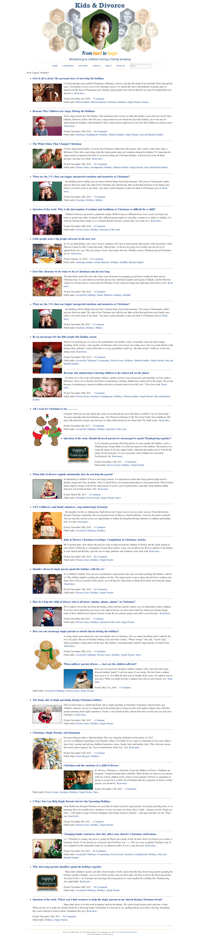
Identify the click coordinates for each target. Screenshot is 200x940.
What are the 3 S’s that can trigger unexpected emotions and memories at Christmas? (81, 176)
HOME (55, 66)
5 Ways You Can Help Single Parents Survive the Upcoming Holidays (72, 801)
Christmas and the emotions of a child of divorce (91, 765)
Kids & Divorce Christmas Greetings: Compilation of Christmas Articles (105, 540)
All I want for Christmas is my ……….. (55, 409)
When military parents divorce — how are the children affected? (100, 664)
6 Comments (99, 226)
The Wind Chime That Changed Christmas (57, 144)
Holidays (122, 101)
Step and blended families (151, 134)
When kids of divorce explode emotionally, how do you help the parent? (73, 474)
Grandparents (92, 134)
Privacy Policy (132, 932)
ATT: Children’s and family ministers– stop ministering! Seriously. (70, 507)
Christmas (112, 101)
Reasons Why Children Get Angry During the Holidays (64, 111)
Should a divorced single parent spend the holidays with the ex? (68, 569)
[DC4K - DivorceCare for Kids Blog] (100, 32)
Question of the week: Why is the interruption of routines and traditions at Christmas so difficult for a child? (94, 209)
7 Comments (98, 98)
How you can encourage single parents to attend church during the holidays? (76, 631)
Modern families (116, 134)
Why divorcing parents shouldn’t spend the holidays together (67, 867)
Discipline (80, 497)
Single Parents (134, 101)
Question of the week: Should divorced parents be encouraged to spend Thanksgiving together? (117, 438)
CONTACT (96, 66)
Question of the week (110, 229)
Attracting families (84, 262)
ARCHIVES (83, 66)
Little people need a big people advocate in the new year (64, 239)
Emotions (80, 134)
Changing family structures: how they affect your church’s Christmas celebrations (110, 834)
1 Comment (99, 392)
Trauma (145, 101)
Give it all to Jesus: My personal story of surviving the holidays (68, 78)
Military (99, 199)
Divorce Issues (82, 167)
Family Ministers (102, 262)
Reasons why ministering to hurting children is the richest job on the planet (106, 373)
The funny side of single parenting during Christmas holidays (67, 700)
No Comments (100, 131)
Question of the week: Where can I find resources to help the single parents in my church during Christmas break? (98, 899)
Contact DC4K (122, 932)
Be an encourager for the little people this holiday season (64, 337)
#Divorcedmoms (98, 101)
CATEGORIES (68, 66)
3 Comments (99, 196)
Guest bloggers (83, 756)
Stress (118, 497)
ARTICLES (120, 66)
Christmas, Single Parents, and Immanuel (56, 732)
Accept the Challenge (86, 294)
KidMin (124, 262)
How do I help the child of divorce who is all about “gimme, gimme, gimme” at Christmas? (84, 602)
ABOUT (109, 66)
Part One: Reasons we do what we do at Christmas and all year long (71, 271)
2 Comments (98, 324)
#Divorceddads (83, 101)
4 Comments (99, 356)
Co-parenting (103, 360)
